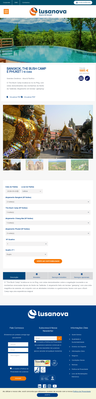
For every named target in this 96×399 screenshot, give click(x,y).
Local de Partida (27, 187)
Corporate (6, 3)
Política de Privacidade (53, 342)
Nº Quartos (10, 239)
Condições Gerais (78, 360)
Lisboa (25, 191)
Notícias (75, 365)
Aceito (47, 395)
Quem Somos (76, 335)
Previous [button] (6, 131)
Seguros (75, 356)
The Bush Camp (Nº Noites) (17, 208)
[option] (48, 132)
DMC (16, 3)
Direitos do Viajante (79, 347)
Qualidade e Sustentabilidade (78, 340)
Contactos (26, 3)
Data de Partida (12, 187)
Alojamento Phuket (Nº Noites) (18, 229)
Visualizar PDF (14, 97)
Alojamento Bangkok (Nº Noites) (18, 197)
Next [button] (89, 131)
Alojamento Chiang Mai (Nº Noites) (19, 218)
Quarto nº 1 (10, 250)
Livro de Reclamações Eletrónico (80, 375)
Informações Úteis (78, 351)
